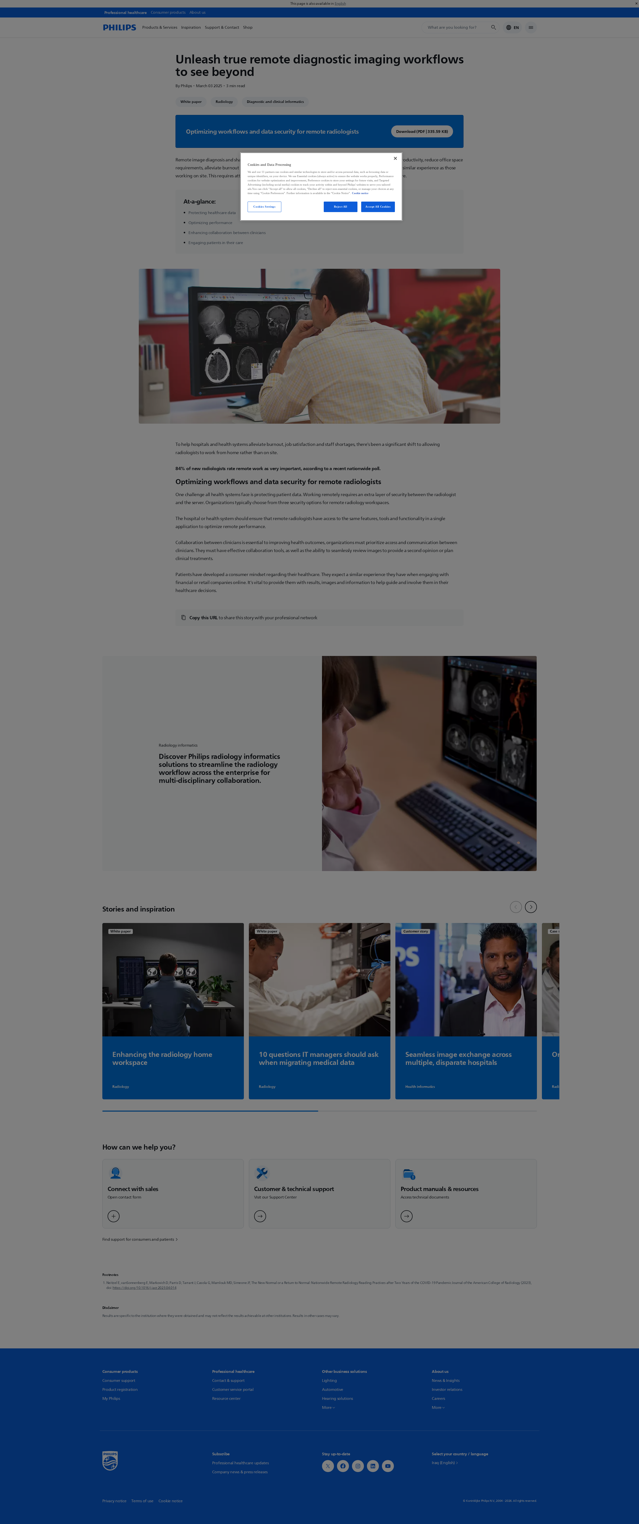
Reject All (340, 206)
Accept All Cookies (377, 206)
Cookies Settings (264, 206)
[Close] (395, 158)
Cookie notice (360, 193)
